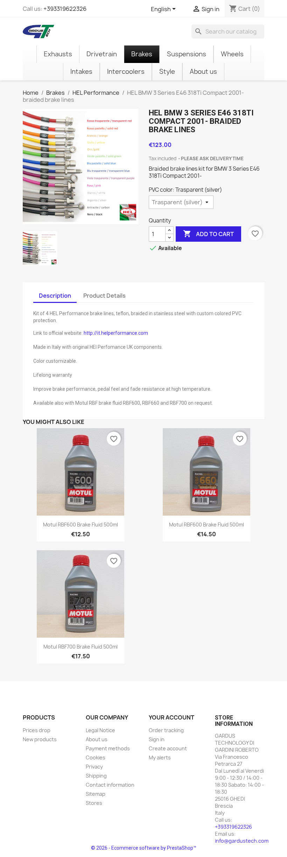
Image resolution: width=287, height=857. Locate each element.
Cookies (95, 757)
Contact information (110, 784)
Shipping (96, 775)
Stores (94, 803)
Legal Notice (100, 730)
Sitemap (95, 794)
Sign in (156, 739)
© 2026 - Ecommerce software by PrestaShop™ (143, 848)
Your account (171, 717)
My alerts (160, 757)
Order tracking (166, 730)
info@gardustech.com (241, 840)
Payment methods (108, 748)
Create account (168, 748)
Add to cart (208, 233)
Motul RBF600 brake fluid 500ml (80, 524)
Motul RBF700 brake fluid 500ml (80, 646)
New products (40, 739)
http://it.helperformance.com (116, 333)
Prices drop (36, 730)
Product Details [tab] (104, 295)
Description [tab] (55, 295)
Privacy (94, 766)
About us (96, 739)
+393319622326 (64, 9)
